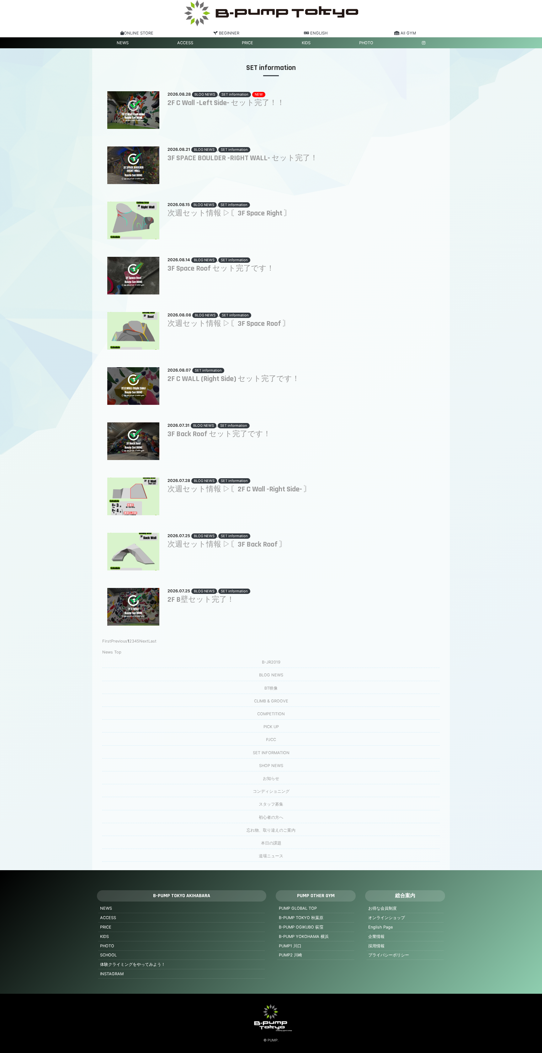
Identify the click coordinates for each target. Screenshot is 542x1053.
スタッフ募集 (271, 804)
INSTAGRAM (112, 973)
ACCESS (185, 42)
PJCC (271, 739)
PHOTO (366, 42)
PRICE (247, 42)
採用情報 (376, 946)
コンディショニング (271, 791)
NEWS (123, 42)
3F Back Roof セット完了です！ (219, 434)
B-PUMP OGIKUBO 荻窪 (301, 927)
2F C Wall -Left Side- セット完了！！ (225, 103)
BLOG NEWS (204, 94)
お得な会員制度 (382, 908)
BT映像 (271, 688)
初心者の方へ (271, 817)
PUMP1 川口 (290, 946)
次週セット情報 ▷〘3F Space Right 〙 (229, 213)
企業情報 (376, 936)
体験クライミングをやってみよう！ (132, 964)
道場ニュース (271, 856)
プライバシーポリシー (388, 955)
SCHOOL (108, 955)
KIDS (306, 42)
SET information (234, 94)
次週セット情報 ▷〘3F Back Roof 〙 (227, 544)
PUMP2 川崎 (290, 955)
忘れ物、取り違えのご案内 (271, 830)
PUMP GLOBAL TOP (298, 908)
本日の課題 (271, 843)
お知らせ (271, 778)
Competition (271, 714)
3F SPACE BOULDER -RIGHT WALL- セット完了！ (242, 158)
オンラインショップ (386, 917)
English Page (380, 927)
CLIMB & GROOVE (271, 701)
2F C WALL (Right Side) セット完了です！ (233, 379)
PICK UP (271, 726)
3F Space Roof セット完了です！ (220, 268)
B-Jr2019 (271, 662)
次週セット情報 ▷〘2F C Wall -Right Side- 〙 (239, 489)
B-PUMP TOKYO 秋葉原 (301, 917)
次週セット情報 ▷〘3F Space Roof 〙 (228, 323)
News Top (111, 652)
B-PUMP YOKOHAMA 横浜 (304, 936)
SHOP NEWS (271, 765)
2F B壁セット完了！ (200, 599)
